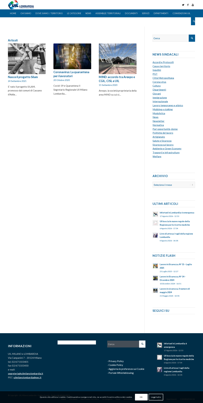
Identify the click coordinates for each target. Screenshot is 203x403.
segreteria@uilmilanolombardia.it (25, 373)
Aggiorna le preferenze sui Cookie (126, 368)
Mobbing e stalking (163, 109)
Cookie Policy (115, 364)
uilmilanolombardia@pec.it (27, 377)
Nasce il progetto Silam (23, 77)
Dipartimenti (159, 89)
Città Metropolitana (163, 77)
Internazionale (160, 101)
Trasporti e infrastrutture (166, 152)
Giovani (157, 93)
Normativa (158, 125)
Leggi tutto (156, 397)
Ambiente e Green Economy (167, 148)
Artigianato (159, 136)
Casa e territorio (161, 66)
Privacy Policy (116, 361)
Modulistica (159, 113)
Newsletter (158, 121)
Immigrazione (160, 97)
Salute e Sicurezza (162, 140)
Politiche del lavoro (163, 132)
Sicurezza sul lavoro (163, 144)
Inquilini (157, 70)
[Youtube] (192, 4)
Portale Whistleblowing (121, 372)
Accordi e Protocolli (163, 62)
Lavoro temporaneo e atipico (168, 105)
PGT (155, 74)
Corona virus (159, 81)
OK (141, 397)
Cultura (156, 85)
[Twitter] (183, 4)
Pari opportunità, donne (165, 129)
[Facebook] (188, 4)
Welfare (157, 156)
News (155, 117)
